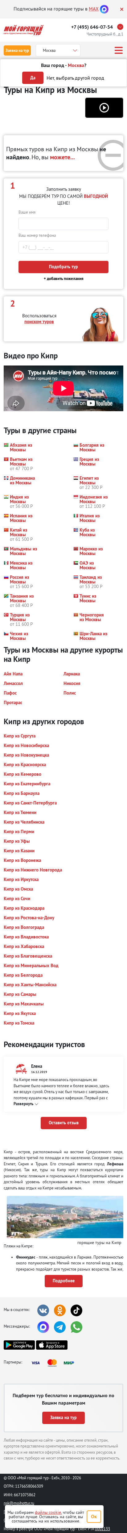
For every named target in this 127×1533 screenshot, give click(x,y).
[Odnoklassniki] (60, 1310)
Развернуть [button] (23, 1103)
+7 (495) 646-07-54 (92, 27)
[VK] (43, 1310)
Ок (94, 1516)
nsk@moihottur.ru (19, 1503)
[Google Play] (19, 1345)
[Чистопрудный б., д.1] (121, 26)
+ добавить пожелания (64, 278)
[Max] (104, 9)
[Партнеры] (55, 1363)
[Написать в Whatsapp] (76, 1327)
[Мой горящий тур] (23, 30)
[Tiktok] (76, 1310)
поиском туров (39, 321)
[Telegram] (60, 1327)
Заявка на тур (17, 50)
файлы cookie (48, 1512)
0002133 (102, 1528)
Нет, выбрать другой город (75, 78)
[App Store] (51, 1345)
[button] (104, 108)
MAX (94, 9)
